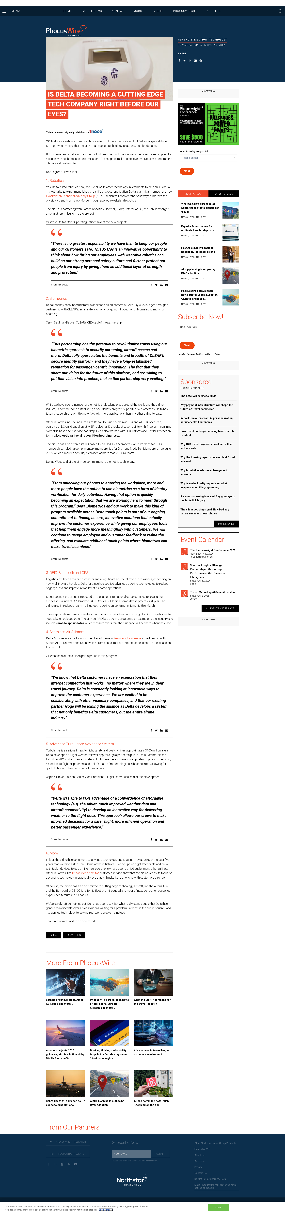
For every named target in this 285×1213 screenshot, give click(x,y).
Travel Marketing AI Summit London (212, 592)
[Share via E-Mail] (195, 61)
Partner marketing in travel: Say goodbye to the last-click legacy (207, 498)
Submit (160, 1153)
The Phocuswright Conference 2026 (212, 550)
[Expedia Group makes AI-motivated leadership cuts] (230, 232)
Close (218, 1207)
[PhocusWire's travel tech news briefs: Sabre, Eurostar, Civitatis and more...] (109, 982)
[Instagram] (62, 1164)
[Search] (280, 11)
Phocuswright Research (70, 1141)
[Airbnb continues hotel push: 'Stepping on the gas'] (153, 1083)
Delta (53, 935)
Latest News (92, 11)
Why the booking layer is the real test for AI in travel (207, 459)
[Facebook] (48, 1164)
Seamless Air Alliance (127, 638)
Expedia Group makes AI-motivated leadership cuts (197, 228)
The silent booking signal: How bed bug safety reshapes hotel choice (204, 511)
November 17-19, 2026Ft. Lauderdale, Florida (202, 555)
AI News (118, 11)
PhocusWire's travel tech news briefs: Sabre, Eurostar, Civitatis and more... (109, 1003)
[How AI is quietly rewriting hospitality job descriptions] (230, 254)
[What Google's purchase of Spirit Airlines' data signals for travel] (230, 211)
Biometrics (74, 935)
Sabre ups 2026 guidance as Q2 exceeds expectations (65, 1103)
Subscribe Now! (125, 1142)
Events (157, 11)
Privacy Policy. (214, 354)
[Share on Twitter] (184, 61)
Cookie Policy (105, 1209)
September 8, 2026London (199, 597)
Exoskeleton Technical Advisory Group (70, 196)
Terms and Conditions (196, 354)
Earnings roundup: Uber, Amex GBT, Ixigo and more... (64, 1001)
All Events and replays (220, 608)
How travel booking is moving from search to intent (207, 433)
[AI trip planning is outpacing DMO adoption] (109, 1083)
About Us (214, 11)
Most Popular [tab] (193, 193)
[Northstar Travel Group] (132, 1180)
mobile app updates (70, 623)
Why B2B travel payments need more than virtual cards (206, 446)
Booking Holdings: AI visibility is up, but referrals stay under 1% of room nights (108, 1054)
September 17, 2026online (200, 582)
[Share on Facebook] (179, 61)
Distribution (197, 39)
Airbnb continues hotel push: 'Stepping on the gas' (151, 1103)
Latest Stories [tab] (224, 193)
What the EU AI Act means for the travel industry (152, 1001)
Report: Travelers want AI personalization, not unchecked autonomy (206, 420)
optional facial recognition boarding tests (90, 435)
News (181, 39)
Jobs (138, 11)
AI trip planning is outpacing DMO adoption (107, 1103)
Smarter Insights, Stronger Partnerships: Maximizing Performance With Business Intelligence (207, 571)
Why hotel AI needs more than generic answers (204, 472)
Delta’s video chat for (85, 873)
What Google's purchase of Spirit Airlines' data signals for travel (200, 207)
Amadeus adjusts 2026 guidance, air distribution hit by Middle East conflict (65, 1054)
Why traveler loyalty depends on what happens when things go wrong (203, 485)
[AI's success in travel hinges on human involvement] (153, 1033)
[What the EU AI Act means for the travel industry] (153, 982)
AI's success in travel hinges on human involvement (152, 1052)
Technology (218, 39)
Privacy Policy (151, 1161)
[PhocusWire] (66, 31)
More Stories (226, 524)
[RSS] (69, 1164)
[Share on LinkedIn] (190, 61)
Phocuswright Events (70, 1153)
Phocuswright (185, 11)
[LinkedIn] (55, 1164)
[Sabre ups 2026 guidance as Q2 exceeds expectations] (65, 1083)
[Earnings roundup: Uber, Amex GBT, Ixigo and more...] (65, 982)
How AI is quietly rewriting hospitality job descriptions (198, 249)
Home (67, 11)
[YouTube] (76, 1164)
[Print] (200, 61)
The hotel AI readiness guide (198, 396)
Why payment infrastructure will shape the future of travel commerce (206, 407)
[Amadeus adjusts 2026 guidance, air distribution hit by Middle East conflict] (65, 1033)
